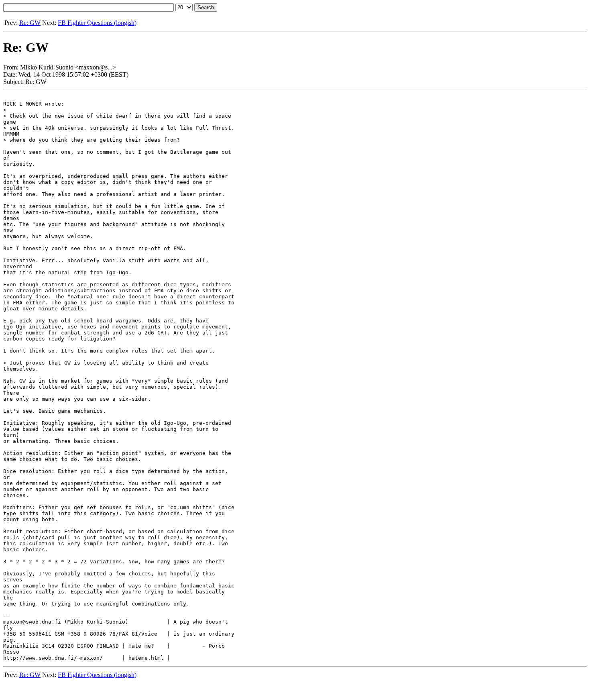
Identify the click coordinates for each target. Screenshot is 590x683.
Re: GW (30, 22)
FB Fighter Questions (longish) (97, 22)
